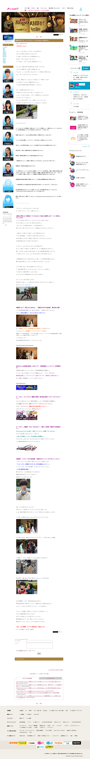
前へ (37, 36)
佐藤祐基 (4, 61)
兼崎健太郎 (5, 56)
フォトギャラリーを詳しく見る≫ (56, 669)
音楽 (38, 8)
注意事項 (21, 650)
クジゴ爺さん (22, 629)
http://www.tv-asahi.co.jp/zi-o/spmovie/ (24, 345)
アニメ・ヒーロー (43, 8)
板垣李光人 (5, 53)
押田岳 (4, 49)
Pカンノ (4, 57)
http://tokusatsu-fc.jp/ (20, 383)
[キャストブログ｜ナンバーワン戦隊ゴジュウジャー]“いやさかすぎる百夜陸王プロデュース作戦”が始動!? (37, 692)
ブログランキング (50, 678)
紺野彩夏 (4, 54)
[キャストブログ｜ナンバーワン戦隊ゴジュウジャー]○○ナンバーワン (30, 691)
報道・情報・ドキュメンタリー (54, 8)
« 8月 (6, 224)
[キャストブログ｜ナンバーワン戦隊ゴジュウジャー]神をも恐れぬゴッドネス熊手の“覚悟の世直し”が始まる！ (38, 688)
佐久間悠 (4, 58)
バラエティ (33, 8)
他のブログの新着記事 (27, 678)
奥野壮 (4, 48)
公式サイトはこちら (8, 41)
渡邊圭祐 (4, 52)
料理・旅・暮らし (70, 8)
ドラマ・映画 (26, 8)
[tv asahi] (13, 9)
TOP (41, 36)
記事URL (31, 629)
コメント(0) (27, 629)
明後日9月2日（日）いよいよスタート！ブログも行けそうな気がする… (32, 40)
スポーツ (63, 8)
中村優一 (4, 62)
